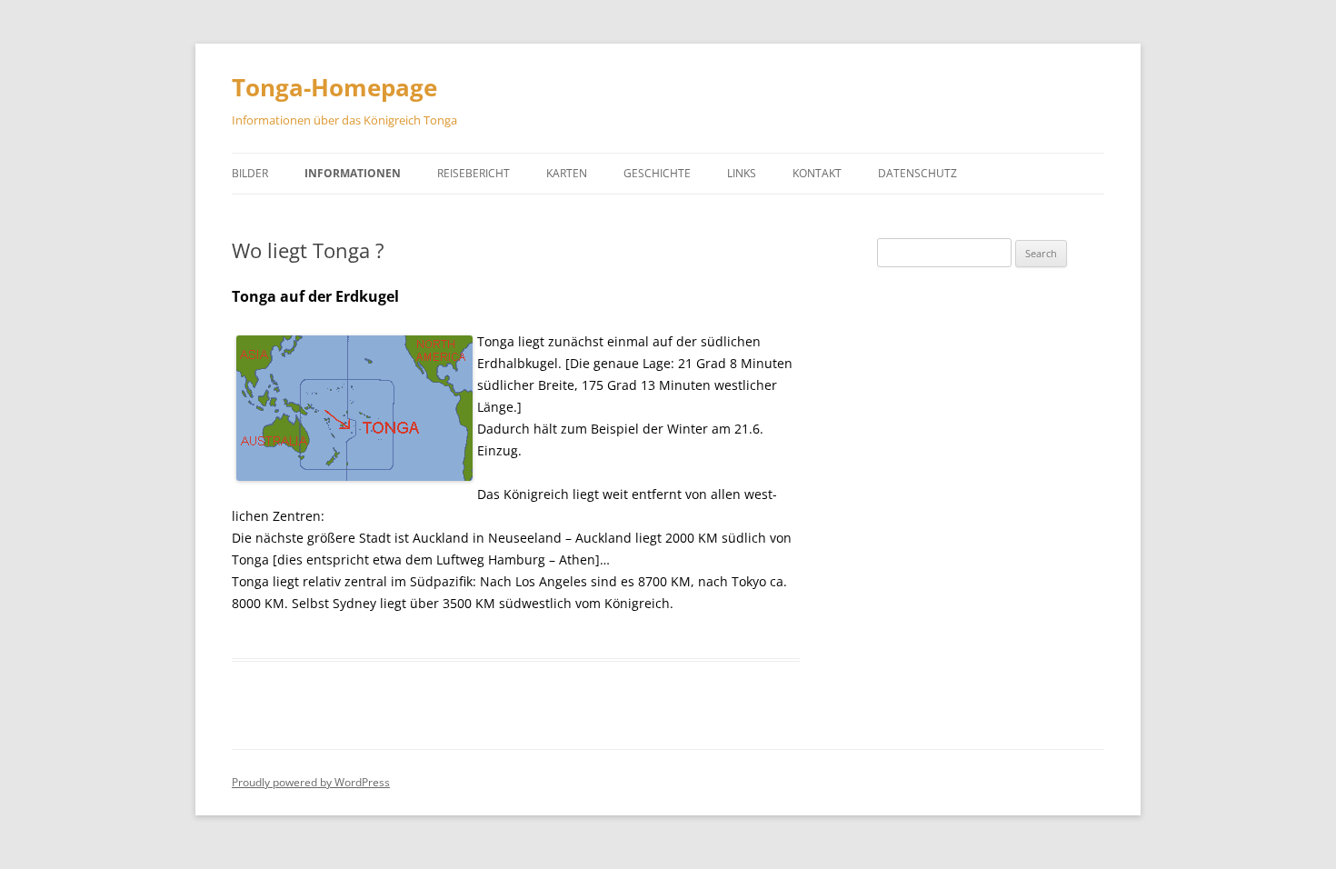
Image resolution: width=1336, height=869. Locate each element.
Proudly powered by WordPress (311, 782)
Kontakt (817, 173)
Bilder (250, 173)
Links (741, 173)
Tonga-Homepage (334, 87)
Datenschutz (917, 173)
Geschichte (657, 173)
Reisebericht (473, 173)
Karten (566, 173)
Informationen (352, 173)
